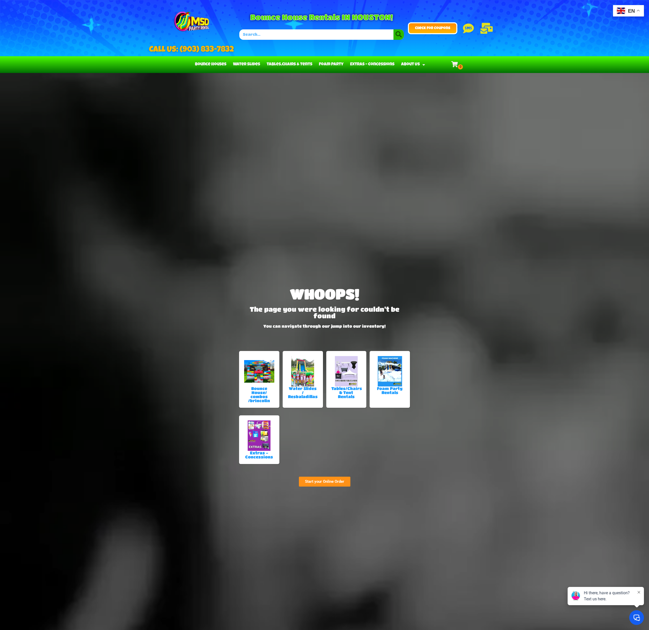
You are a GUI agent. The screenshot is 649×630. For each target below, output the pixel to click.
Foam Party (331, 64)
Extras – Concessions (372, 64)
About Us (410, 64)
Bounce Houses (210, 64)
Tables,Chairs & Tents (289, 64)
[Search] (398, 34)
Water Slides (246, 64)
